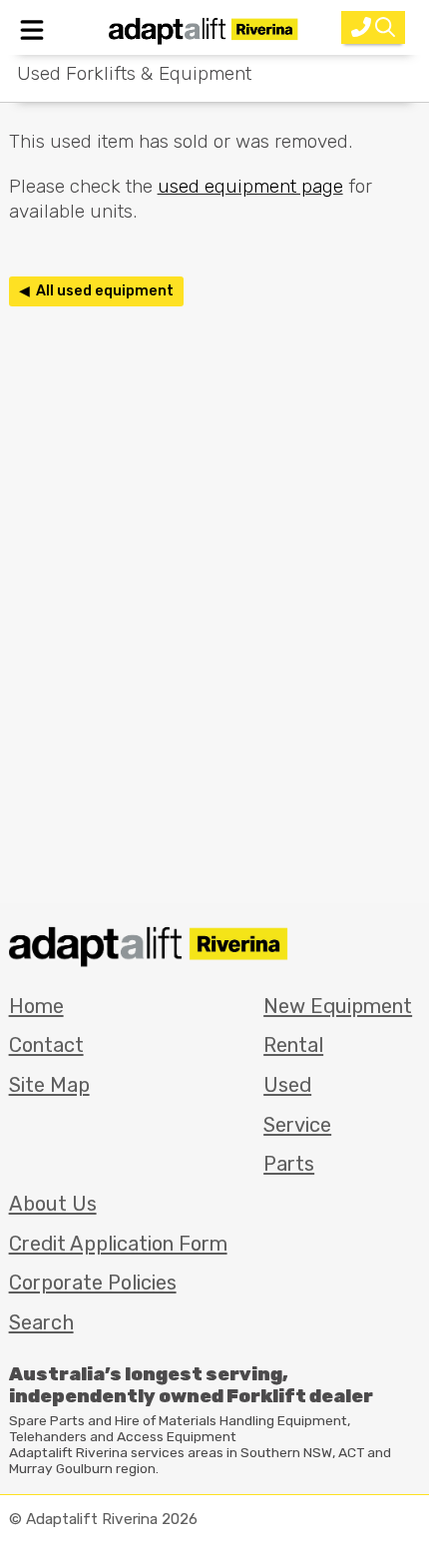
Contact (46, 1045)
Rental (293, 1045)
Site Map (49, 1085)
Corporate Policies (93, 1282)
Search (41, 1322)
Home (36, 1006)
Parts (288, 1164)
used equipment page (250, 186)
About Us (53, 1204)
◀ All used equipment (96, 290)
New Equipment (337, 1006)
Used (287, 1085)
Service (297, 1125)
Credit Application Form (118, 1244)
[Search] (373, 28)
